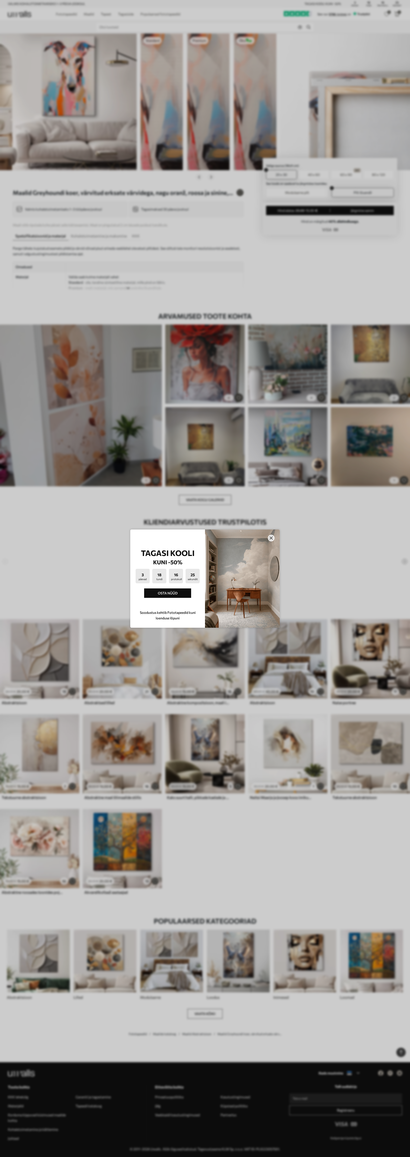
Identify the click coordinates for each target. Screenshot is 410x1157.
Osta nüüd (168, 593)
